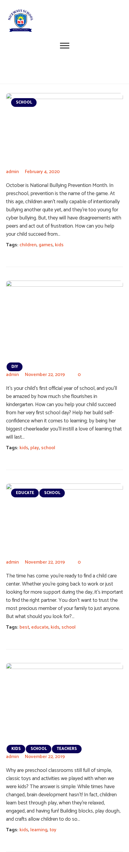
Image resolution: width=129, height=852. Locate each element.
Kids (16, 749)
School (24, 102)
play (34, 448)
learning (38, 830)
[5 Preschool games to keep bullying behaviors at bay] (64, 129)
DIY (14, 367)
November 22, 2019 (45, 375)
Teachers (67, 749)
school (48, 448)
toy (53, 830)
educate (40, 627)
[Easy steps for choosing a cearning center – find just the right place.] (64, 320)
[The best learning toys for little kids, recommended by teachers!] (64, 702)
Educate (25, 493)
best (24, 627)
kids (59, 245)
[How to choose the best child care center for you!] (64, 520)
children (28, 245)
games (46, 245)
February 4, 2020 (42, 172)
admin (12, 172)
